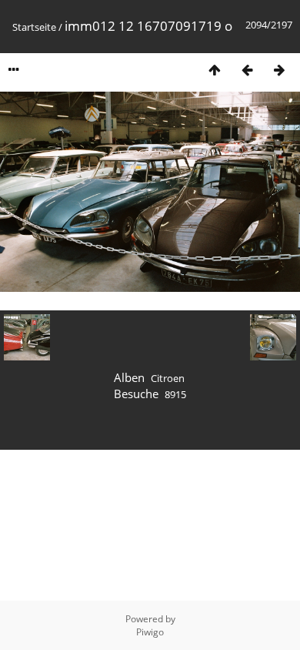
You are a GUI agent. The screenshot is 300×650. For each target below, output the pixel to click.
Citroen (168, 378)
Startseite (34, 27)
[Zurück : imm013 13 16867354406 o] (247, 70)
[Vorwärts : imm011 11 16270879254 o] (279, 70)
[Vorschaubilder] (214, 70)
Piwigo (150, 631)
